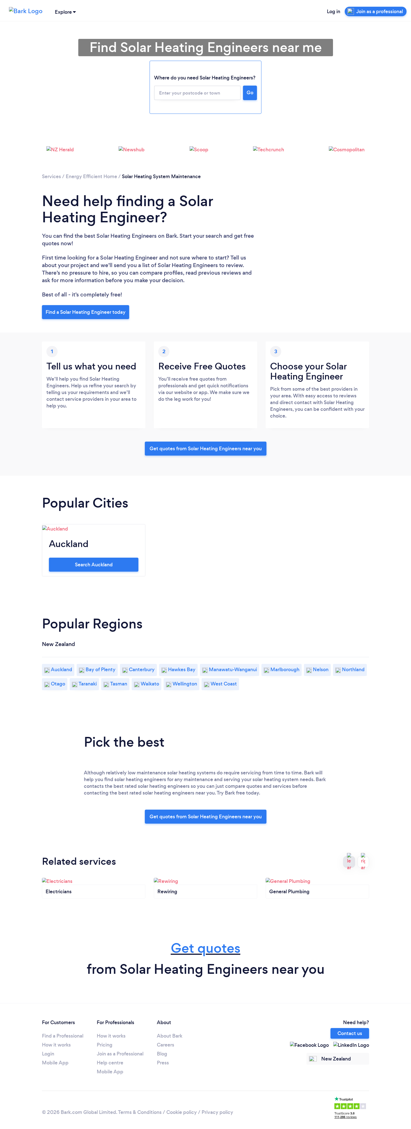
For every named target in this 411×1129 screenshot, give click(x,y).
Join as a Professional (120, 1053)
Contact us (349, 1033)
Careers (165, 1044)
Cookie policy (181, 1112)
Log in (333, 11)
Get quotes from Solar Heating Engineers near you (206, 448)
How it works (56, 1044)
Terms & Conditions (140, 1112)
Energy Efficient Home (91, 176)
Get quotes (205, 948)
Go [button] (250, 92)
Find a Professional (62, 1036)
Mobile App (55, 1062)
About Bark (169, 1036)
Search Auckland (94, 564)
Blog (162, 1053)
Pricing (104, 1044)
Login (48, 1053)
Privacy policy (217, 1112)
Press (163, 1062)
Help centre (110, 1062)
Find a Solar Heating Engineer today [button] (86, 312)
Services (51, 176)
